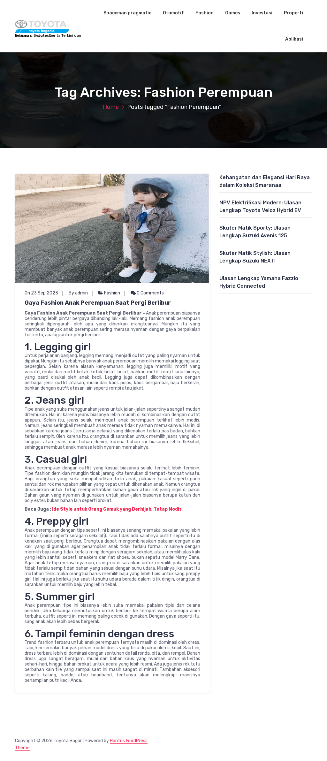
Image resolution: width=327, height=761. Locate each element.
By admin (78, 293)
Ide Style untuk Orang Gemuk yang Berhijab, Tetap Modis (117, 509)
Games (232, 13)
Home (111, 106)
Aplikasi (294, 39)
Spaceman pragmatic (127, 13)
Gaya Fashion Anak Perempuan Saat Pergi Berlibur (98, 302)
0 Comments (150, 293)
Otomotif (173, 13)
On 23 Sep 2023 (41, 293)
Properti (293, 13)
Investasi (262, 13)
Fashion (204, 13)
